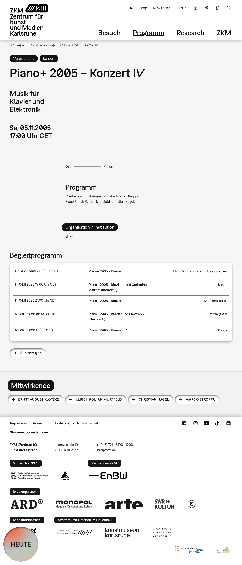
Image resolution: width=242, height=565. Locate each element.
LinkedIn (228, 423)
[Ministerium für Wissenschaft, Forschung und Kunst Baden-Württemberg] (29, 475)
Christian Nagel (154, 399)
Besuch (109, 33)
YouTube (206, 423)
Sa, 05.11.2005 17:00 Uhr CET (36, 330)
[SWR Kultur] (165, 504)
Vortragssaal (218, 314)
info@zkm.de (106, 450)
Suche (228, 7)
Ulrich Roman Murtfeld (99, 399)
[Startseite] (34, 19)
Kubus (108, 167)
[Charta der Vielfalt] (189, 550)
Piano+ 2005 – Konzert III (107, 301)
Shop (143, 8)
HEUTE (21, 544)
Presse (181, 8)
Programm (148, 33)
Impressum (18, 423)
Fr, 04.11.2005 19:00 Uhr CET (35, 284)
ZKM (224, 33)
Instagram (195, 423)
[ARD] (27, 504)
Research (191, 33)
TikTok (217, 423)
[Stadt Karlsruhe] (65, 475)
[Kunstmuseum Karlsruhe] (122, 532)
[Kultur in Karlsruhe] (191, 504)
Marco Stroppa (200, 399)
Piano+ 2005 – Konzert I (106, 271)
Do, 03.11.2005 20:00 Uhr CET (37, 271)
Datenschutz (41, 423)
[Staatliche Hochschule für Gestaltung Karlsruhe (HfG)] (74, 532)
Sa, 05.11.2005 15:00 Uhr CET (36, 314)
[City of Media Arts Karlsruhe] (224, 550)
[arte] (124, 504)
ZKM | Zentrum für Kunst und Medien (199, 271)
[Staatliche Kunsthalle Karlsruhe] (162, 532)
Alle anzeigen (31, 353)
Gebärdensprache (206, 7)
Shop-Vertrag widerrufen (29, 432)
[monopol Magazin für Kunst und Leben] (74, 504)
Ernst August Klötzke (38, 399)
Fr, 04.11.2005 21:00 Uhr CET (35, 300)
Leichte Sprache (195, 7)
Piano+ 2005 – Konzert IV (108, 330)
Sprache (217, 7)
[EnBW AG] (108, 475)
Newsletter (161, 8)
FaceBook (184, 423)
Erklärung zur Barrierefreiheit (76, 423)
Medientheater (215, 301)
